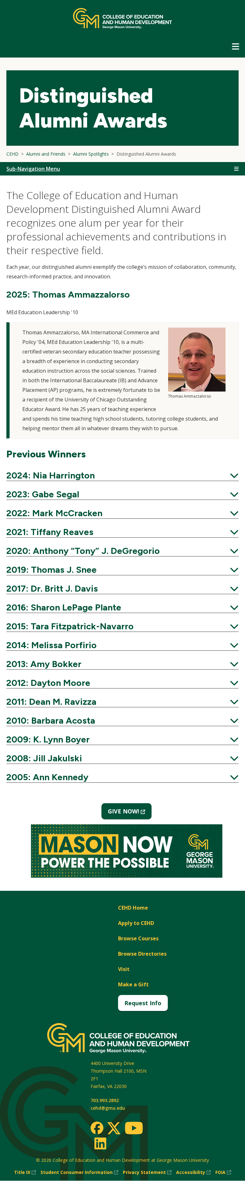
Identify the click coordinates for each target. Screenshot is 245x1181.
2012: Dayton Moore (122, 682)
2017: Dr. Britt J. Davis (122, 588)
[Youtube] (133, 1129)
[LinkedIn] (100, 1143)
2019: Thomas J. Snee (122, 569)
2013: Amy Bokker (122, 663)
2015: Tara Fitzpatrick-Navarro (122, 626)
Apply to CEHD (136, 923)
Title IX (25, 1172)
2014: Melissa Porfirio (122, 645)
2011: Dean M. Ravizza (122, 701)
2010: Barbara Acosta (122, 720)
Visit (124, 969)
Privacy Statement (147, 1172)
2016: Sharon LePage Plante (122, 607)
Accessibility (193, 1172)
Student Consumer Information (79, 1172)
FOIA (223, 1172)
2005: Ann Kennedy (122, 777)
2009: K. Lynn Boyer (122, 739)
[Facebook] (97, 1128)
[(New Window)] (126, 851)
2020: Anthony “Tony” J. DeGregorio (122, 550)
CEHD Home (133, 907)
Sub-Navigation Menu (33, 168)
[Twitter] (114, 1129)
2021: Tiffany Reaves (122, 531)
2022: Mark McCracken (122, 513)
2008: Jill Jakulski (122, 758)
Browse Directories (142, 953)
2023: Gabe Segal (122, 494)
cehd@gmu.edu (108, 1108)
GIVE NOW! (130, 813)
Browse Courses (138, 938)
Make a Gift (133, 984)
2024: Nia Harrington (122, 475)
